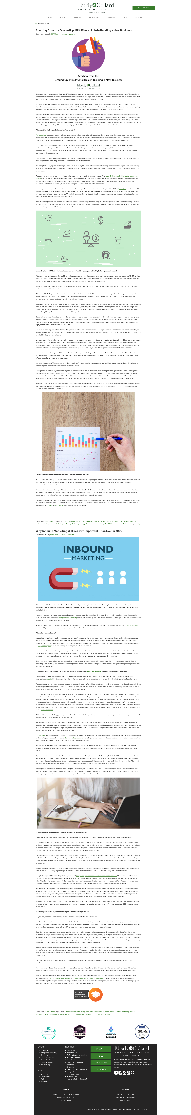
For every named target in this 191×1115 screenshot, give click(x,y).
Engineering (71, 1067)
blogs (89, 671)
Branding (44, 1055)
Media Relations (47, 1062)
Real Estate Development (77, 1079)
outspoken (53, 107)
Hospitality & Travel (74, 1072)
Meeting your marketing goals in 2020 (99, 524)
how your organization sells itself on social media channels (96, 876)
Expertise (44, 1050)
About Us (44, 1074)
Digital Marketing (47, 1057)
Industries (71, 1050)
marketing (67, 524)
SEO (95, 1014)
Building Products (74, 1057)
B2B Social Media (79, 521)
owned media (117, 524)
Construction (72, 1060)
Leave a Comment (68, 34)
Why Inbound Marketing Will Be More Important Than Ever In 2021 (79, 531)
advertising (123, 189)
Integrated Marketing (49, 1052)
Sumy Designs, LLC (146, 1109)
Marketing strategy (78, 524)
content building (99, 521)
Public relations (41, 135)
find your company (44, 646)
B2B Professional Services (77, 1055)
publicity (137, 524)
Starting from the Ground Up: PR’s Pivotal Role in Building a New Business (84, 30)
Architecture (72, 1052)
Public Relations (47, 1060)
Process (44, 1081)
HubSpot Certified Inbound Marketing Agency (90, 978)
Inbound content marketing (119, 1012)
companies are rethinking (68, 618)
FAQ (42, 1079)
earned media (124, 521)
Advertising (45, 1064)
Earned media (40, 735)
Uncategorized (49, 521)
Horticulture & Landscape (77, 1069)
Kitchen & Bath (72, 1076)
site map (121, 1109)
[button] (144, 8)
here (50, 505)
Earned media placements (74, 738)
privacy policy (112, 1109)
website (49, 679)
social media (96, 671)
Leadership (45, 1076)
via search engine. (47, 710)
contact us (59, 505)
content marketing (112, 521)
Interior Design (73, 1074)
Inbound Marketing (56, 524)
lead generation (49, 1014)
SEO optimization (103, 1014)
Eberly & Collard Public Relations (60, 978)
